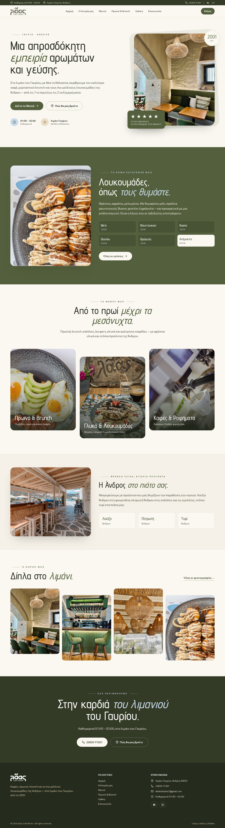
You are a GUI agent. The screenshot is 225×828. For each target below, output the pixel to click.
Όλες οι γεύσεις (113, 256)
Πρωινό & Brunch (121, 11)
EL (208, 2)
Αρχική (69, 11)
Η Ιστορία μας (86, 11)
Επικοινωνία (154, 11)
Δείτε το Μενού (24, 105)
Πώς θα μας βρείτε (66, 105)
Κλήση (207, 11)
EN (213, 2)
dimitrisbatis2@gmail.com (168, 791)
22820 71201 (195, 2)
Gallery (139, 11)
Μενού (102, 11)
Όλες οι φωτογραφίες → (199, 577)
